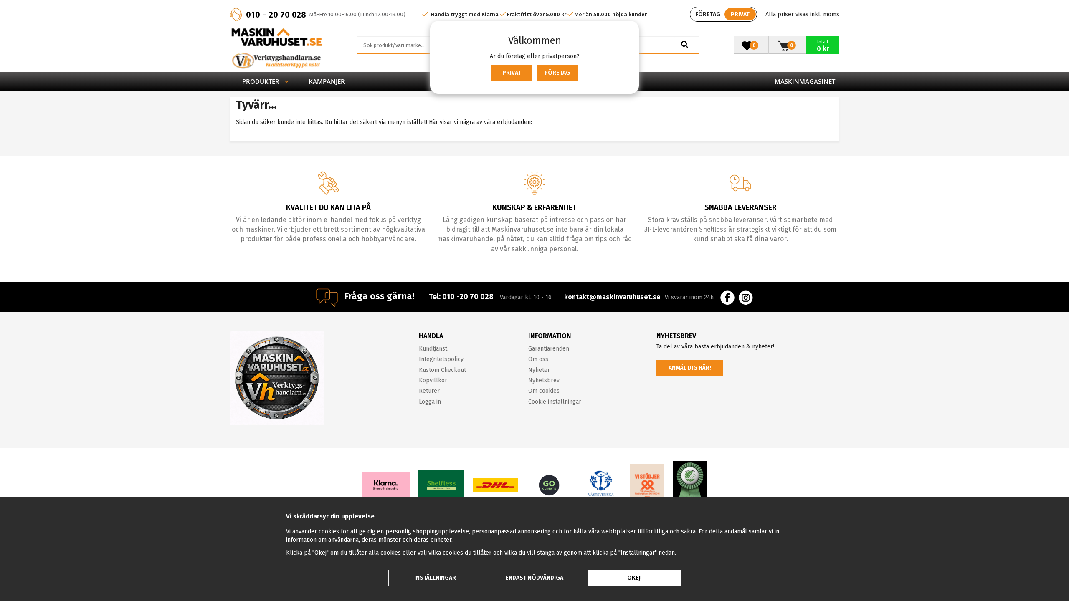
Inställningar (435, 577)
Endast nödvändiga (534, 577)
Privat (511, 72)
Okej (634, 577)
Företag (557, 72)
